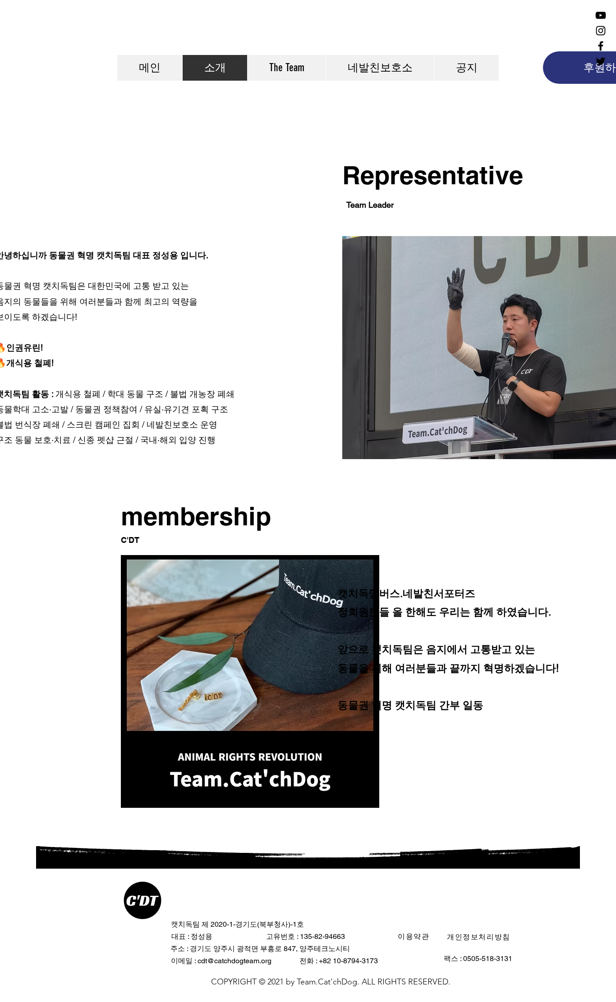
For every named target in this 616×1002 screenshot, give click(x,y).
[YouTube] (600, 15)
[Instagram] (600, 30)
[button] (415, 936)
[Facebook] (600, 46)
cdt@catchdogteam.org (234, 960)
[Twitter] (600, 61)
